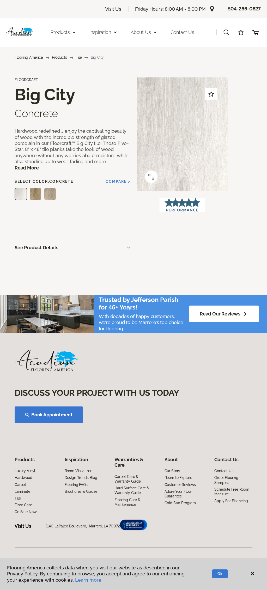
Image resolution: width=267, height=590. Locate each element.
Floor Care (23, 505)
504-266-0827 (244, 8)
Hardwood (23, 478)
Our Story (172, 471)
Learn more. (88, 580)
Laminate (22, 491)
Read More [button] (27, 168)
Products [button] (60, 32)
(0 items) (255, 32)
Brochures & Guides (81, 491)
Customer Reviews (180, 485)
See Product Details (36, 247)
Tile (79, 57)
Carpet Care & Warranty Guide (127, 479)
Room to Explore (178, 478)
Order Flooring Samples (226, 480)
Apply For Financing (231, 501)
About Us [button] (141, 32)
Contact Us (182, 32)
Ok (219, 574)
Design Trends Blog (81, 478)
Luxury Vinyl (25, 471)
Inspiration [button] (100, 32)
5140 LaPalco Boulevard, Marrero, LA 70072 (82, 526)
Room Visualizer (78, 471)
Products (59, 57)
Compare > (118, 181)
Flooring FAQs (76, 485)
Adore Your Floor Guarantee (178, 493)
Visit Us (113, 9)
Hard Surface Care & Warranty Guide (131, 490)
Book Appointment (51, 414)
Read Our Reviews (220, 314)
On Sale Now (26, 512)
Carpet (20, 485)
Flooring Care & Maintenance (127, 502)
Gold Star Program (180, 503)
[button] (226, 32)
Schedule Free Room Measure (231, 491)
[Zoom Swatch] (151, 177)
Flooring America (29, 57)
